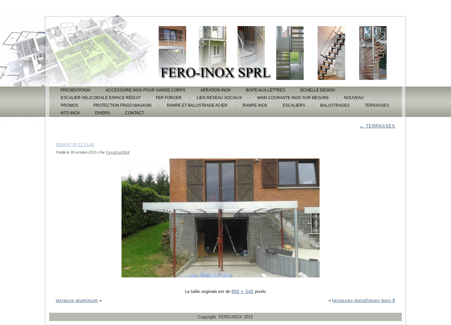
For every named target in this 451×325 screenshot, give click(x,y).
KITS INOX (70, 113)
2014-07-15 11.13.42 (75, 144)
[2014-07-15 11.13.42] (225, 282)
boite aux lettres (265, 90)
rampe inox (255, 105)
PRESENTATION (75, 90)
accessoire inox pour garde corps (145, 90)
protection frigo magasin (122, 105)
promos (69, 105)
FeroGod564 (118, 152)
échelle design (317, 90)
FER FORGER (169, 97)
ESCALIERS (294, 105)
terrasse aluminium (77, 300)
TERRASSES (377, 105)
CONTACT (134, 113)
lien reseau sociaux (219, 97)
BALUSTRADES (335, 105)
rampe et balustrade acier (197, 105)
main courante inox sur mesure (293, 97)
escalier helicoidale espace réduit (101, 97)
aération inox (215, 90)
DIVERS (102, 113)
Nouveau (354, 97)
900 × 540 (242, 291)
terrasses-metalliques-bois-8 (363, 300)
